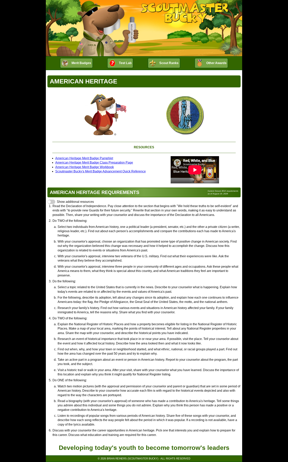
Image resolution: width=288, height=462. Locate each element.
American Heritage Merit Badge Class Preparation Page (94, 162)
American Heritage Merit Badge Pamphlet (84, 158)
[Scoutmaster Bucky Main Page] (144, 28)
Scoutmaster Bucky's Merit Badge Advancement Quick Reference (100, 171)
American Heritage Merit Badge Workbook (84, 167)
